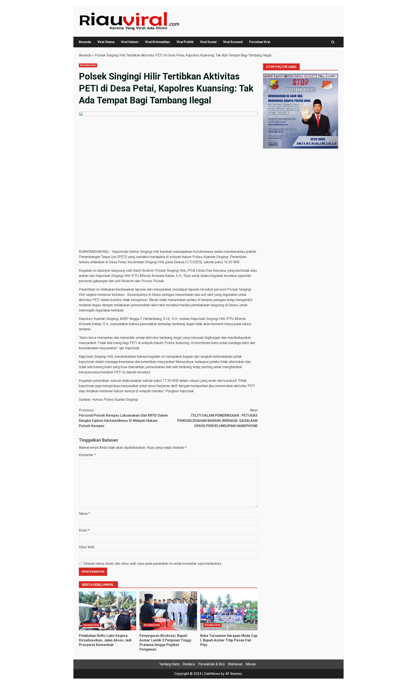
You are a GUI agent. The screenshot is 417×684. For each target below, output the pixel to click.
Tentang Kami (169, 664)
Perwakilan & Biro (211, 664)
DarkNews (212, 674)
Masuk (251, 664)
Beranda (85, 42)
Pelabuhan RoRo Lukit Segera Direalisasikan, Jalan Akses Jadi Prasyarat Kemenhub (107, 610)
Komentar (87, 455)
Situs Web (86, 547)
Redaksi (189, 664)
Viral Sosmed (233, 42)
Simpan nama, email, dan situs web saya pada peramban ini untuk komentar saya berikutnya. (152, 563)
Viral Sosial (208, 42)
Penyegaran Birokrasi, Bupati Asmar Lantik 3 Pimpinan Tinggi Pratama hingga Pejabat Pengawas (168, 610)
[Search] (332, 42)
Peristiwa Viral (259, 42)
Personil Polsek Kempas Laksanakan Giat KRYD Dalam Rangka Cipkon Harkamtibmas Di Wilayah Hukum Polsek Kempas (123, 418)
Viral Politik (185, 42)
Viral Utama (106, 42)
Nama (84, 514)
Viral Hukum (130, 42)
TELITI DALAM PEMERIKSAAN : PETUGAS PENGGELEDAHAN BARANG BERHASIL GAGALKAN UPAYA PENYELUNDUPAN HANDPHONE (217, 418)
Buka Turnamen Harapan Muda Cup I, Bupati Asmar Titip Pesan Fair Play (229, 610)
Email (84, 530)
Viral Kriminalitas (157, 42)
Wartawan (235, 664)
